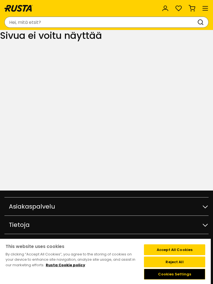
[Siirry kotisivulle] (18, 8)
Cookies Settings (174, 274)
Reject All (174, 262)
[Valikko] (205, 8)
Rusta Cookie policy (65, 265)
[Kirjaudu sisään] (165, 8)
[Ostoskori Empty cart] (192, 8)
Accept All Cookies (174, 249)
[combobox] (101, 22)
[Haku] (201, 22)
